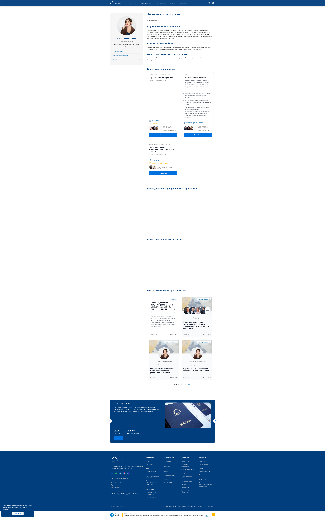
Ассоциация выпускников (185, 465)
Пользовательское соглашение (204, 478)
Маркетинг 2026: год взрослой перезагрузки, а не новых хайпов (196, 370)
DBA (147, 468)
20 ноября (155, 160)
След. (189, 384)
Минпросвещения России (185, 506)
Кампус (201, 468)
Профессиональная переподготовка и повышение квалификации (152, 483)
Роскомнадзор (198, 506)
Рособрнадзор (209, 506)
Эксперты (167, 466)
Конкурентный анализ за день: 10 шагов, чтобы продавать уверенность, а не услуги (163, 371)
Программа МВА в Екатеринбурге (151, 493)
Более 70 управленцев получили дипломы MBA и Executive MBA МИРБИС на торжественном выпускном (163, 306)
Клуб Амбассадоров (187, 469)
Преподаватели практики (169, 462)
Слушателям (185, 461)
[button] (109, 421)
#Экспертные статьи (204, 299)
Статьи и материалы (170, 475)
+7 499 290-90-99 (119, 485)
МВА (147, 461)
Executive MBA (150, 465)
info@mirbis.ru (118, 487)
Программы (132, 3)
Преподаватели (146, 3)
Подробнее (163, 135)
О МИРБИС (183, 3)
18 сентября (156, 121)
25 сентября (190, 123)
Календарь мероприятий (121, 478)
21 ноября (199, 123)
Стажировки (150, 489)
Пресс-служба (203, 465)
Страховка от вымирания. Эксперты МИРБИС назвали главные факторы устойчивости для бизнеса (196, 325)
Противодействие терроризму (186, 491)
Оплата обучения (186, 481)
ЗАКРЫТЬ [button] (18, 513)
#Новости (173, 299)
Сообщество (161, 3)
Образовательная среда (186, 477)
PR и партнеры (168, 482)
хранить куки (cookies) (14, 507)
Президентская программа (151, 472)
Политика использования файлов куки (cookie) (206, 484)
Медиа (172, 3)
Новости (166, 479)
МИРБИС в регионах (205, 471)
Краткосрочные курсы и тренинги (153, 477)
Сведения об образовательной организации (186, 485)
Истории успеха (186, 473)
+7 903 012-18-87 (118, 482)
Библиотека (202, 475)
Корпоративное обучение (151, 498)
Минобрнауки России (170, 506)
